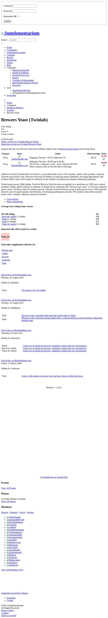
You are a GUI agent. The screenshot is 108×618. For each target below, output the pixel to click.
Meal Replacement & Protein (25, 83)
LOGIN (7, 21)
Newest (4, 512)
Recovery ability (9, 216)
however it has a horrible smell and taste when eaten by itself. (49, 315)
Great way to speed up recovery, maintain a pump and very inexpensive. (55, 346)
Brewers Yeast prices (69, 149)
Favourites (11, 95)
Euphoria (6, 260)
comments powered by (14, 593)
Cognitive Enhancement (23, 80)
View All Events (8, 488)
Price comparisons (15, 201)
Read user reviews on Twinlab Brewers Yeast (21, 144)
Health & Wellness (20, 72)
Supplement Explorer (16, 52)
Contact (5, 613)
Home (9, 47)
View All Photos (8, 501)
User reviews (12, 199)
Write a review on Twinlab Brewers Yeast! (20, 141)
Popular (30, 512)
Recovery (16, 85)
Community (12, 50)
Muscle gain (7, 250)
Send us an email (8, 615)
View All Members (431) (12, 570)
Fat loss (5, 257)
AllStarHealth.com (19, 159)
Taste (4, 221)
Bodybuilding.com (19, 165)
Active (22, 512)
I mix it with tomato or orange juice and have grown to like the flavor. (52, 376)
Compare (11, 55)
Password (7, 11)
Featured (13, 512)
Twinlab (10, 110)
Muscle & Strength (20, 70)
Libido (5, 253)
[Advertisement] (12, 433)
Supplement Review (21, 90)
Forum (10, 62)
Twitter (10, 600)
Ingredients (12, 60)
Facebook (11, 598)
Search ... (5, 40)
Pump (4, 219)
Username (7, 6)
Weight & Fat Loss (20, 75)
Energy (15, 78)
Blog (9, 65)
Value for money (9, 224)
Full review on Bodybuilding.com (16, 275)
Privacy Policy (7, 610)
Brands (10, 57)
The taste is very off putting (34, 290)
